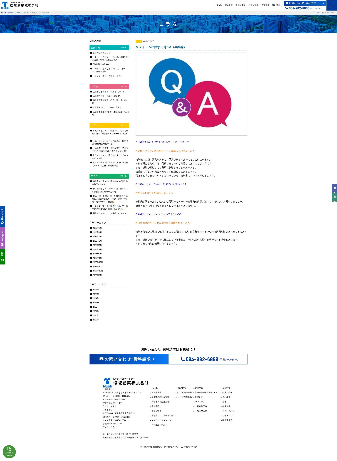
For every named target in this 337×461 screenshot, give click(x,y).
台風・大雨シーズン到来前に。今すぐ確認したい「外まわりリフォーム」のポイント (110, 133)
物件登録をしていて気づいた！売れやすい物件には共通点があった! (110, 190)
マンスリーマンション (161, 420)
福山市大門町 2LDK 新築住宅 (107, 96)
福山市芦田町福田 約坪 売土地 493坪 (109, 101)
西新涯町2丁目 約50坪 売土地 (107, 107)
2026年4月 (97, 245)
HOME (219, 5)
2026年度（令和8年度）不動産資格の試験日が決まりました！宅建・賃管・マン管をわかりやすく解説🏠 (110, 199)
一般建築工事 (201, 406)
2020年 (96, 315)
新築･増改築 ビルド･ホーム (207, 392)
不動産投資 (156, 411)
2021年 (96, 311)
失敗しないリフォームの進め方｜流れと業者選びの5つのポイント (110, 142)
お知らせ (109, 47)
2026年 (96, 290)
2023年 (96, 302)
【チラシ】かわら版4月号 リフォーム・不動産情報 (108, 70)
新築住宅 (199, 397)
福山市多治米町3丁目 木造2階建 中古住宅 (110, 113)
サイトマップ (228, 415)
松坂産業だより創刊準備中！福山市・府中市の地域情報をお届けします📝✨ (110, 207)
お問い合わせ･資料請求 (302, 3)
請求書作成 (227, 420)
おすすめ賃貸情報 (184, 397)
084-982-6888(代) (122, 396)
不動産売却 (156, 406)
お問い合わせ (228, 411)
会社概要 (226, 397)
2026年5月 (97, 241)
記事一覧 (11, 13)
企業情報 (265, 5)
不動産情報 (253, 5)
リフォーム (200, 402)
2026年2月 (97, 253)
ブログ (109, 176)
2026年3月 (97, 249)
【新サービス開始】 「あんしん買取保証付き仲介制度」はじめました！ (110, 58)
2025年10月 (98, 271)
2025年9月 (97, 275)
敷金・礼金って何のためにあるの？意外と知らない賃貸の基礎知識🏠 (110, 164)
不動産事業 (241, 5)
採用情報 (276, 5)
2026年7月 (97, 232)
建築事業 (229, 5)
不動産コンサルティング (162, 415)
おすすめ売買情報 (184, 392)
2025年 (96, 294)
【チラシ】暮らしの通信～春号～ (107, 76)
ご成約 (109, 86)
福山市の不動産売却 (160, 397)
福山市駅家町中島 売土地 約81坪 (108, 91)
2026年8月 (97, 228)
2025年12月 (98, 262)
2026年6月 (97, 236)
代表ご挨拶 (227, 392)
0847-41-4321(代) (122, 417)
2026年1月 (97, 258)
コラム (18, 13)
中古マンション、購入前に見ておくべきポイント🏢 (110, 156)
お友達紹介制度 (158, 425)
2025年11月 (98, 266)
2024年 (96, 298)
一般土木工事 (201, 411)
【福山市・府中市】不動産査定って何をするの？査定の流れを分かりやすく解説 (110, 149)
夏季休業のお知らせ (101, 53)
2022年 (96, 307)
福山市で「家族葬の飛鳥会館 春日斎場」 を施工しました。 (110, 182)
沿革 (224, 402)
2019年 (96, 320)
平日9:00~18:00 (212, 359)
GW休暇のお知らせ (101, 64)
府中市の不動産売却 (160, 402)
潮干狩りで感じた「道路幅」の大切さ (109, 213)
